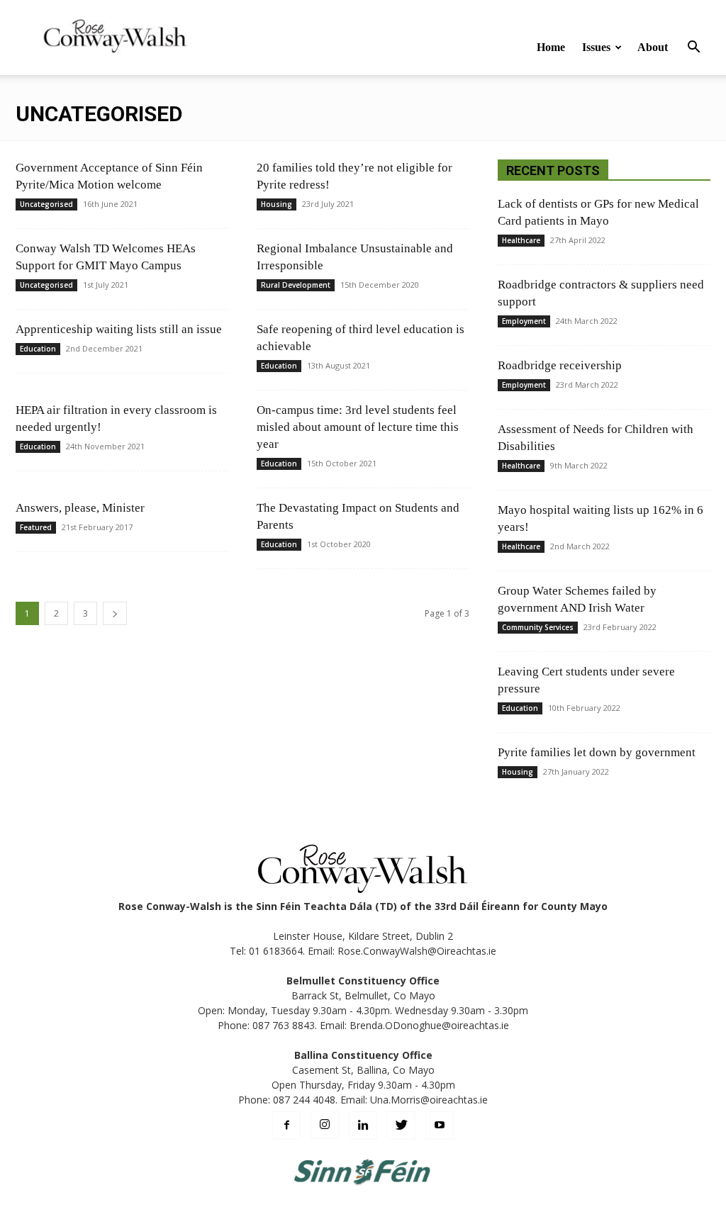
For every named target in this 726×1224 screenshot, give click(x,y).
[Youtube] (439, 1125)
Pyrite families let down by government (597, 752)
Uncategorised (46, 204)
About (652, 47)
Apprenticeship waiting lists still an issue (119, 329)
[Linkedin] (363, 1125)
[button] (693, 48)
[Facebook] (286, 1125)
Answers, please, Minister (80, 508)
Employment (524, 321)
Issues (596, 47)
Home (551, 47)
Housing (276, 204)
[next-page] (115, 613)
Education (38, 349)
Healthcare (521, 240)
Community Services (538, 627)
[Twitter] (401, 1125)
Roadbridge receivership (560, 365)
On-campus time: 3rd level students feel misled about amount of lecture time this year (358, 427)
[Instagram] (325, 1125)
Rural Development (295, 285)
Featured (36, 527)
